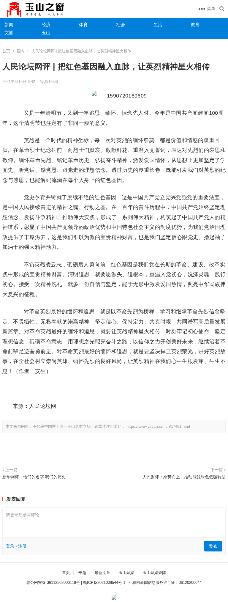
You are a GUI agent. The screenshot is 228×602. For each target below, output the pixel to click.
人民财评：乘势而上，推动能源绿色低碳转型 (184, 476)
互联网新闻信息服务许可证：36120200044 (165, 582)
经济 (46, 24)
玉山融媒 (126, 572)
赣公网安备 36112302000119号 (53, 582)
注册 (22, 546)
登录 (10, 546)
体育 (83, 24)
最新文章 (102, 572)
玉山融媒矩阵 (154, 572)
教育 (195, 24)
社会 (120, 24)
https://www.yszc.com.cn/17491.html (158, 426)
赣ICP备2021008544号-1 (104, 582)
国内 (21, 51)
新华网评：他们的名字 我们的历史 (34, 476)
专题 (82, 572)
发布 (213, 545)
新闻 (8, 24)
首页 (6, 51)
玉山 (46, 32)
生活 (157, 24)
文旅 (8, 32)
